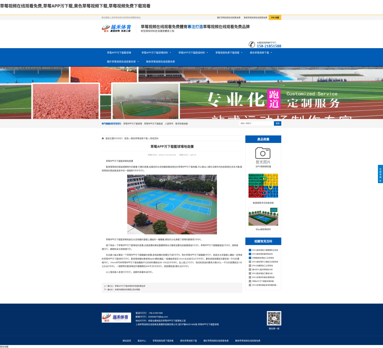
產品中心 (142, 340)
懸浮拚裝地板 (181, 123)
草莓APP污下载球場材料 (155, 52)
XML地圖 (275, 17)
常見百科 (154, 138)
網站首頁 (127, 340)
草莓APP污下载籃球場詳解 (262, 281)
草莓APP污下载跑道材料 (191, 52)
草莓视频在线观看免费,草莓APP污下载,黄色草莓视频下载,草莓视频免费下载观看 (75, 6)
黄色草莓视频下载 (259, 52)
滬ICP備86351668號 (187, 324)
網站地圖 (4, 346)
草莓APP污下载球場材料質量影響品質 (130, 286)
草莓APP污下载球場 (132, 123)
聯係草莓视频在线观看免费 (255, 17)
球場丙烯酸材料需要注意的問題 (127, 289)
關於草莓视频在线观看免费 (228, 17)
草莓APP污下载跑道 (153, 123)
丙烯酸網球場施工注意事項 (262, 258)
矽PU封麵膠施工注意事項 (261, 265)
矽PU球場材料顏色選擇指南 (262, 277)
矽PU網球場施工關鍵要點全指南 (264, 250)
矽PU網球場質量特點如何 (261, 254)
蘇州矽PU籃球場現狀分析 (261, 269)
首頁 (126, 138)
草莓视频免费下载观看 (227, 52)
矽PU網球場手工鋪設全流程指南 (264, 261)
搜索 (278, 123)
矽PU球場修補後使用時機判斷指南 (263, 285)
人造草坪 (169, 123)
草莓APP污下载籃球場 (119, 52)
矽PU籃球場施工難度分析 (261, 273)
